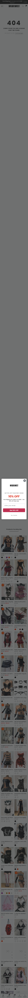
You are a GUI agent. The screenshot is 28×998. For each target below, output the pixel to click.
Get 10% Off (14, 510)
